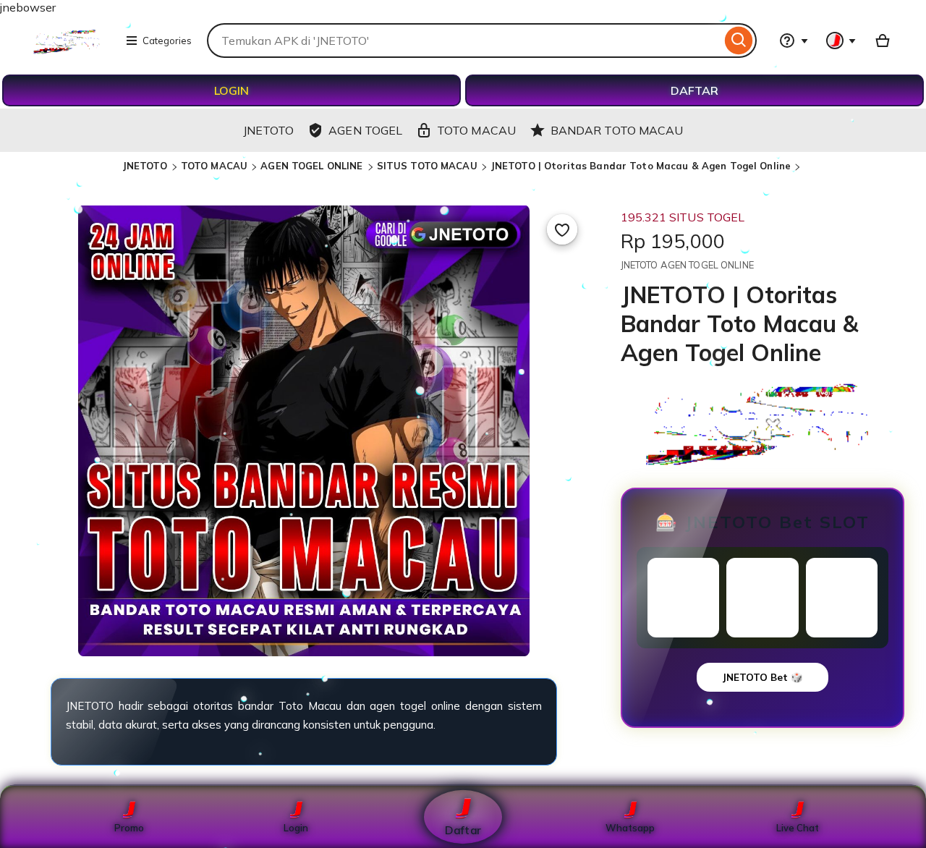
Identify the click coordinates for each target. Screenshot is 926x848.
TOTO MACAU (214, 165)
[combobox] (464, 40)
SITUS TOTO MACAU (427, 165)
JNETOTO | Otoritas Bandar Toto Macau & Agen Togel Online (640, 165)
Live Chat (797, 828)
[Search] (739, 40)
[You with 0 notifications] (841, 40)
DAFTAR (694, 90)
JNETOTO (146, 165)
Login (296, 828)
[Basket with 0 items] (882, 40)
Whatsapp (630, 828)
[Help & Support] (793, 40)
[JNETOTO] (68, 50)
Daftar (463, 829)
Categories (167, 40)
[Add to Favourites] (562, 229)
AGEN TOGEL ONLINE (312, 165)
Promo (129, 828)
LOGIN (231, 90)
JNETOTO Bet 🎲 (762, 677)
